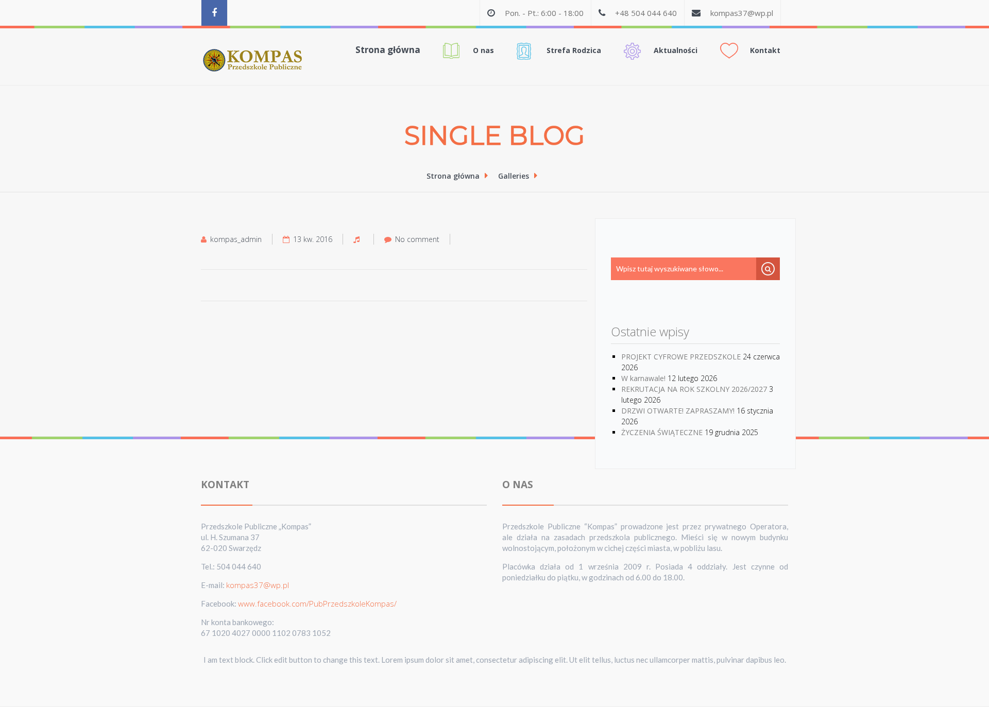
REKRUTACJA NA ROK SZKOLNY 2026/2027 (694, 389)
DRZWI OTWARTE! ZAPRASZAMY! (678, 411)
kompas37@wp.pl (741, 13)
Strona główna (387, 50)
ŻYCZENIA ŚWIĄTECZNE (662, 432)
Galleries (513, 176)
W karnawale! (643, 378)
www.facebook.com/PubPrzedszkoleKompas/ (317, 603)
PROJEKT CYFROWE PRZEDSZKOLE (681, 356)
